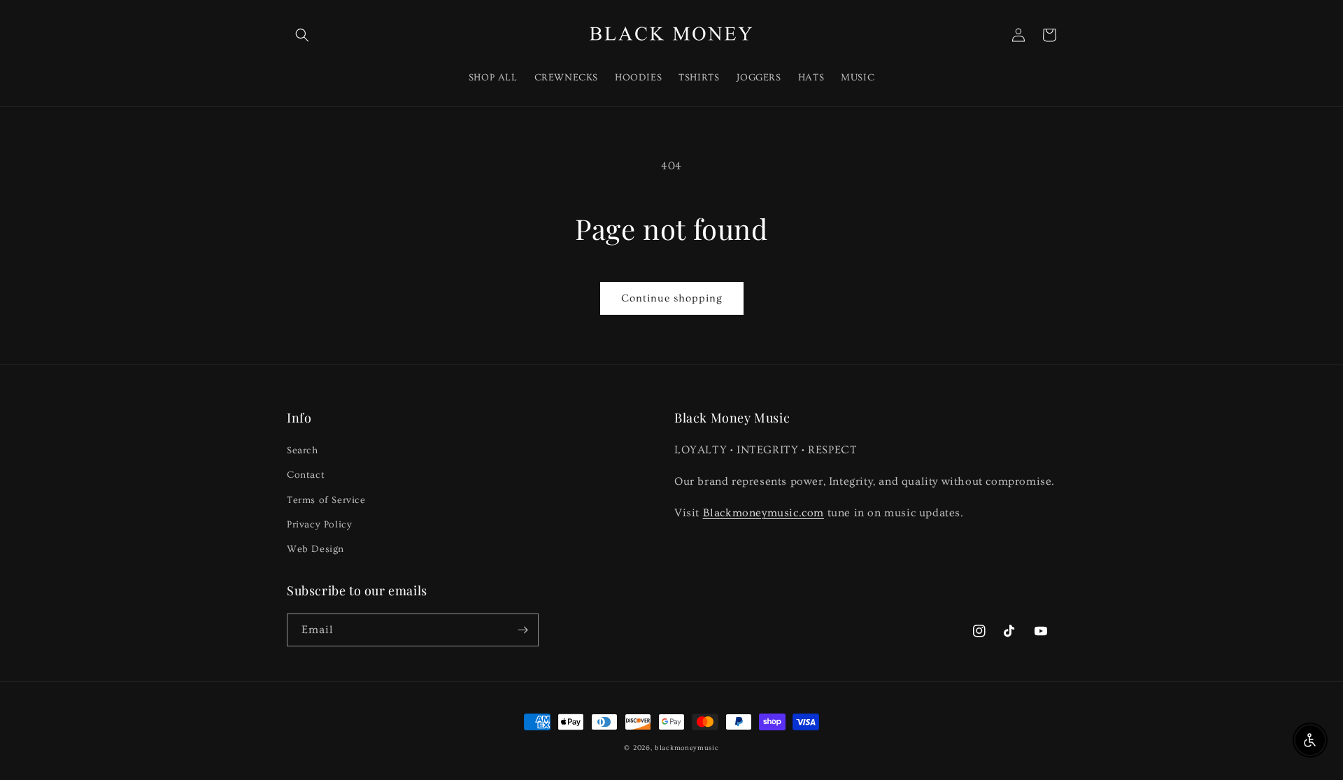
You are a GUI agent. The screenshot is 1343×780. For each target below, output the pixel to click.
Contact (306, 475)
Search (302, 450)
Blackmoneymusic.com (763, 512)
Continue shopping (672, 298)
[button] (302, 35)
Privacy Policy (319, 524)
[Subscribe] (522, 630)
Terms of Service (326, 500)
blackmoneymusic (687, 748)
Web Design (315, 549)
